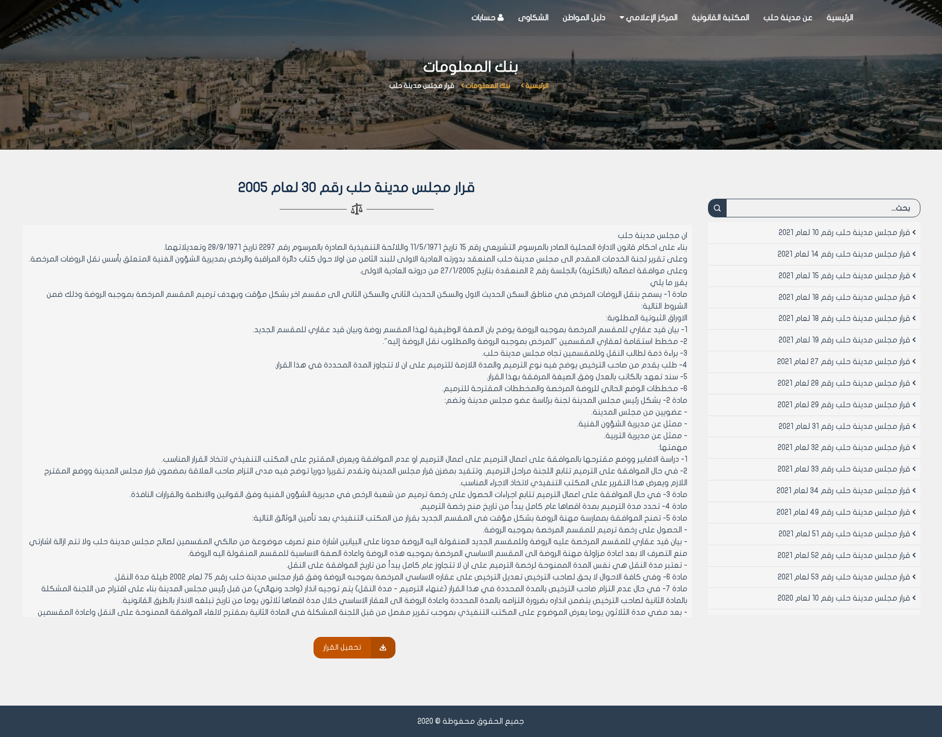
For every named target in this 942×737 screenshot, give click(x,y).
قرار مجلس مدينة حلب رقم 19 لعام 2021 (844, 340)
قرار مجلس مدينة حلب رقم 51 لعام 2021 (844, 534)
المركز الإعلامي (651, 18)
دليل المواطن (584, 18)
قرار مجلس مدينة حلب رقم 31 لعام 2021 (844, 426)
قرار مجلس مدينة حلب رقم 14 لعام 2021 (844, 254)
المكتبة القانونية (720, 18)
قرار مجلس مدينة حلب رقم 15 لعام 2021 (844, 276)
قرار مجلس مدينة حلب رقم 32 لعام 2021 (844, 447)
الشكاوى (533, 18)
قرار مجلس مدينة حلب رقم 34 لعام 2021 (843, 491)
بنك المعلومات (488, 85)
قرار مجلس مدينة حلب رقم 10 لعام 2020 (844, 598)
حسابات (484, 18)
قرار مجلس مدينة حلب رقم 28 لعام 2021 (844, 383)
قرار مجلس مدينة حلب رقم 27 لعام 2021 (843, 362)
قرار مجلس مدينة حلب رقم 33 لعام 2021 (844, 469)
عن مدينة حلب (787, 18)
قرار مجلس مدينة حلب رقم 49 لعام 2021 (843, 512)
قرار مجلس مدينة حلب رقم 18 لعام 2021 (844, 297)
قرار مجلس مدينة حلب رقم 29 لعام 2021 (844, 405)
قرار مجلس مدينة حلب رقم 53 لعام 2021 (844, 577)
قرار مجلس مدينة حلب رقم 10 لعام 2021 (844, 233)
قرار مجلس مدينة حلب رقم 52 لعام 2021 (844, 555)
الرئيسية (840, 18)
